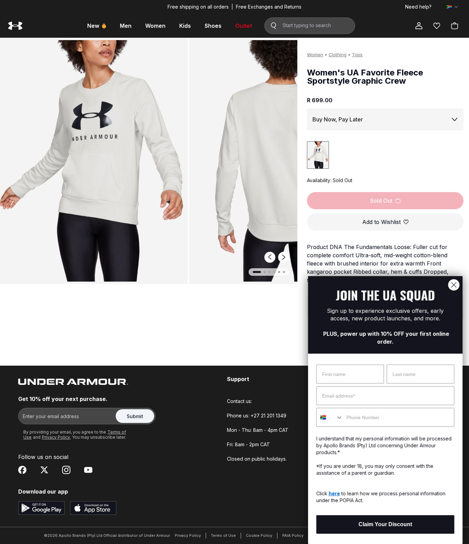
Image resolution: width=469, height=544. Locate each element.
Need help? (418, 6)
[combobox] (329, 417)
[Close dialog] (453, 285)
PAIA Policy (293, 535)
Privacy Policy (188, 535)
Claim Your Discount (385, 524)
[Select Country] (452, 6)
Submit (135, 416)
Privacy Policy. (56, 437)
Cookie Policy (259, 535)
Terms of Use (223, 535)
